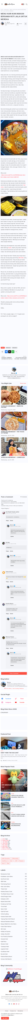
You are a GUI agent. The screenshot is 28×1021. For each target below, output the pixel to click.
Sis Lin (13, 373)
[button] (22, 4)
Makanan (8, 347)
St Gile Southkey (14, 914)
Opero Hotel (14, 909)
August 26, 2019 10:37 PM (11, 638)
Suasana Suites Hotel (14, 916)
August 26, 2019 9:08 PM (11, 572)
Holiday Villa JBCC (14, 934)
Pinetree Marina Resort (14, 956)
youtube (21, 702)
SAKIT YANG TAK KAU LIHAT (10, 753)
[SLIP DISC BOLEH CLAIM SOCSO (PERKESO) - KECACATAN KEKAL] (5, 806)
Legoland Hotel (14, 949)
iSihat (8, 863)
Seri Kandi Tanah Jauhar (12, 512)
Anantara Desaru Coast (14, 891)
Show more (23, 383)
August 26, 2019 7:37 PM (15, 526)
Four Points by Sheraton (14, 936)
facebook (8, 698)
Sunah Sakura (9, 603)
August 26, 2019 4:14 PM (11, 543)
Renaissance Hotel (14, 874)
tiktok (22, 698)
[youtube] (14, 1004)
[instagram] (16, 1004)
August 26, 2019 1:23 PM (11, 513)
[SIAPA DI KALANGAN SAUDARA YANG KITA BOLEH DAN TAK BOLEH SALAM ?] (5, 797)
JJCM (15, 861)
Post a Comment (14, 673)
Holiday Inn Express (14, 931)
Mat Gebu (21, 257)
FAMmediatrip (15, 858)
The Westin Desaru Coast (14, 894)
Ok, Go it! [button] (5, 1018)
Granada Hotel (14, 939)
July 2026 (5, 842)
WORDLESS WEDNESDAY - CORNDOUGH (13, 457)
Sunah (9, 247)
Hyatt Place (14, 941)
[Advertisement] (14, 42)
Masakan (6, 9)
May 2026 (5, 844)
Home (2, 9)
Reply (7, 520)
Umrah (3, 863)
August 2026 (5, 840)
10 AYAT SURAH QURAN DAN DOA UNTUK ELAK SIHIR (18, 815)
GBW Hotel (14, 881)
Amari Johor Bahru (14, 886)
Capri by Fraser (14, 911)
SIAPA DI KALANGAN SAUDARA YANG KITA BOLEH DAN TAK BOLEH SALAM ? (18, 796)
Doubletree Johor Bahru (14, 876)
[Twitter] (9, 351)
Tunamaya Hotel (14, 946)
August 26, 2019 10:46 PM (15, 619)
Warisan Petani (10, 637)
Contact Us (13, 1011)
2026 (3, 839)
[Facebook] (6, 351)
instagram (8, 702)
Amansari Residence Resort (14, 921)
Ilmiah (11, 861)
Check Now (10, 1015)
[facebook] (9, 1004)
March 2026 (5, 847)
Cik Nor (8, 542)
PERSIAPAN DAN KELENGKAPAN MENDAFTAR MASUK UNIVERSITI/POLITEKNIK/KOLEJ (19, 824)
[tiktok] (19, 1004)
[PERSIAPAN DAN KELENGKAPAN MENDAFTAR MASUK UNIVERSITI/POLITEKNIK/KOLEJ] (5, 825)
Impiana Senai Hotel (14, 901)
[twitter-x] (12, 1004)
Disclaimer (20, 1011)
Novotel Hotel (14, 954)
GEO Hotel (14, 929)
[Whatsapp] (12, 351)
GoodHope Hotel (14, 951)
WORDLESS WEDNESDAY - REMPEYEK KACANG (12, 406)
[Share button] (16, 351)
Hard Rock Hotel (14, 879)
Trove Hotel (14, 906)
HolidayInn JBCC (14, 899)
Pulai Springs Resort (14, 884)
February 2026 (6, 849)
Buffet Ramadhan (6, 858)
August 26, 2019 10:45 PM (15, 587)
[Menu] (2, 4)
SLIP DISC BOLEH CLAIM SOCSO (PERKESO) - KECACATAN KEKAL (18, 806)
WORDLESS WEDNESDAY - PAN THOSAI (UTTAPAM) (12, 432)
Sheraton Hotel (14, 944)
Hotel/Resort (5, 861)
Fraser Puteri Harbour (14, 926)
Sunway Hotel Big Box (14, 959)
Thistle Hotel (14, 889)
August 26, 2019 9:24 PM (11, 604)
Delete (11, 520)
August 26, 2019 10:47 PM (15, 654)
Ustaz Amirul (9, 571)
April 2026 (5, 846)
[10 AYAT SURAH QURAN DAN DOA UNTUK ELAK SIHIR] (5, 815)
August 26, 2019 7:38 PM (15, 556)
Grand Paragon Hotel (14, 896)
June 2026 (5, 843)
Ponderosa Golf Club (14, 904)
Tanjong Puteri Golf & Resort (14, 919)
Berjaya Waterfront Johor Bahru (14, 924)
